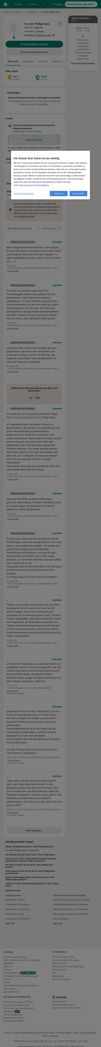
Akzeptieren (78, 193)
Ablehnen (58, 193)
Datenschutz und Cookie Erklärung (34, 185)
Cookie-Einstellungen (24, 194)
